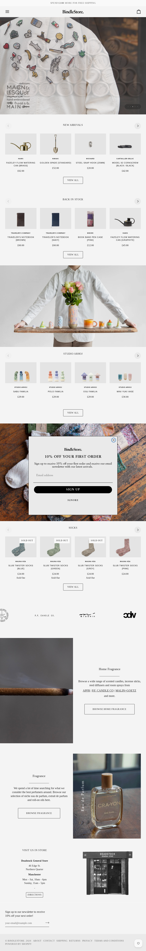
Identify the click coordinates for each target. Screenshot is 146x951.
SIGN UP (73, 489)
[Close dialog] (113, 440)
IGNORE (73, 500)
